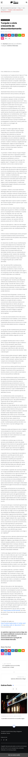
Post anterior (7, 663)
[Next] (16, 689)
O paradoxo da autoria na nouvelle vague (12, 718)
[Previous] (13, 689)
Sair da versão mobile (14, 755)
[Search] (26, 2)
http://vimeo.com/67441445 (12, 610)
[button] (2, 2)
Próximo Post (20, 677)
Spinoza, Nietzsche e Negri (18, 679)
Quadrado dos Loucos (7, 716)
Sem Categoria (17, 716)
